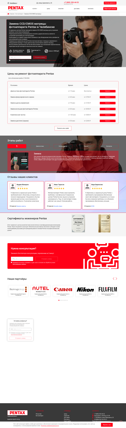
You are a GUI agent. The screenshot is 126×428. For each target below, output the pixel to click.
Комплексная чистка (17, 115)
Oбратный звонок (110, 8)
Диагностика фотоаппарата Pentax (22, 91)
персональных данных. (50, 60)
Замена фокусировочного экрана (22, 97)
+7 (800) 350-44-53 (71, 2)
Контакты (90, 8)
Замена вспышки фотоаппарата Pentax (24, 109)
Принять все (107, 424)
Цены (48, 8)
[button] (113, 279)
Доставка (77, 8)
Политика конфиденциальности (50, 425)
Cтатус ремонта (110, 3)
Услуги (34, 8)
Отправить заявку (40, 57)
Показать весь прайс (63, 128)
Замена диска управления (19, 103)
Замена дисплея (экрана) (19, 121)
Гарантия (60, 8)
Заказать (107, 91)
